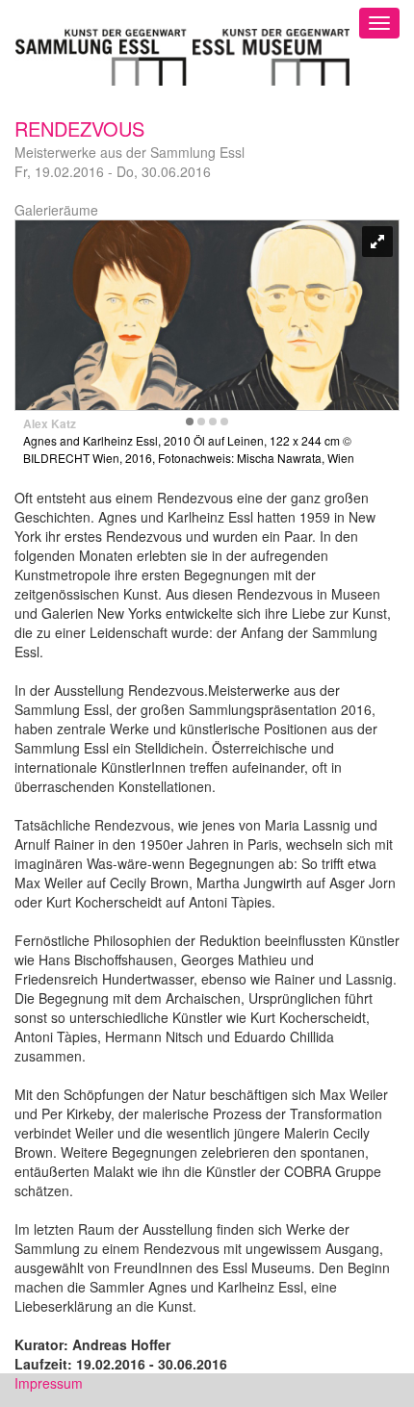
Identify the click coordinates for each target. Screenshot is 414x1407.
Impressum (48, 1383)
